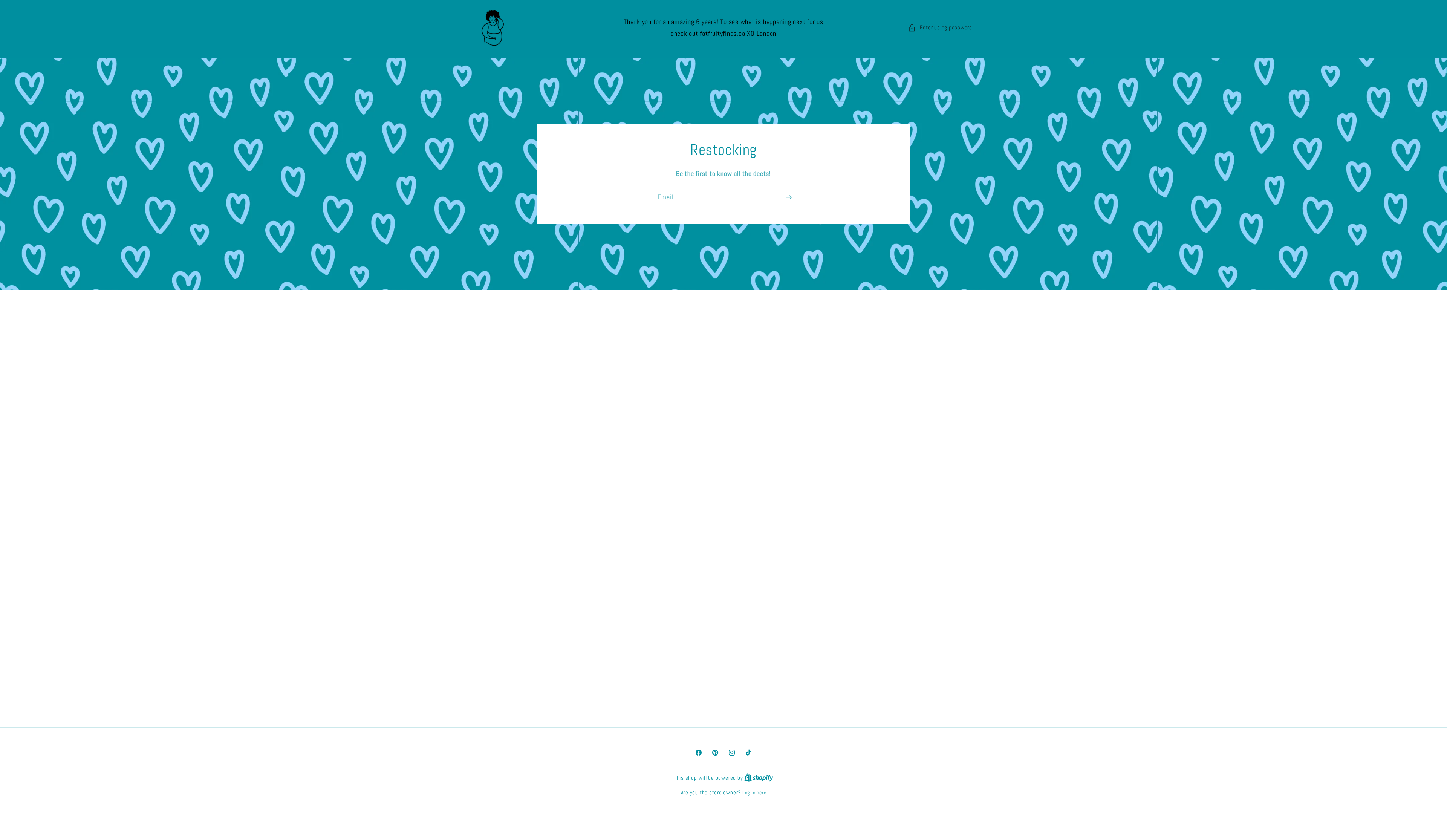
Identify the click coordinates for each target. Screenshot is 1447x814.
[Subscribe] (789, 197)
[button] (940, 28)
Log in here (754, 792)
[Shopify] (758, 777)
